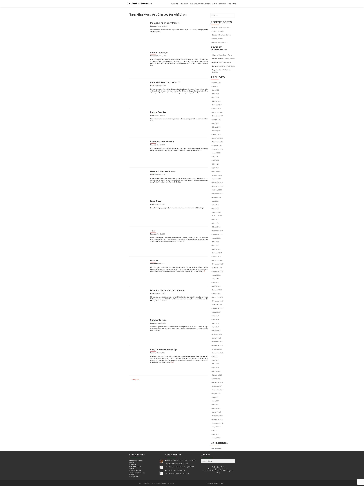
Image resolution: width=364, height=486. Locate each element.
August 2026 (216, 82)
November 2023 (217, 186)
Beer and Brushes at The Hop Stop (167, 290)
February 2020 (217, 290)
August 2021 (216, 238)
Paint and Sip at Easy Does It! (165, 82)
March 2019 (216, 330)
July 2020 (215, 279)
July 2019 (215, 316)
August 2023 (216, 197)
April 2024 (215, 168)
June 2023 (215, 205)
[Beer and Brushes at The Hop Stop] (138, 298)
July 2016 (215, 430)
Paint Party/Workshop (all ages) (200, 3)
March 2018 (216, 371)
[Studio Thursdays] (138, 61)
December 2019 (217, 297)
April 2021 (215, 245)
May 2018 (215, 364)
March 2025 (216, 127)
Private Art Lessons (225, 62)
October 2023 (217, 190)
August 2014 (216, 438)
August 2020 (216, 275)
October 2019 (217, 304)
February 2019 (217, 334)
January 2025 (216, 134)
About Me (222, 3)
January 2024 (216, 179)
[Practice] (138, 269)
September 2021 (217, 234)
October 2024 (217, 145)
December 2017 (217, 382)
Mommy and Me (229, 59)
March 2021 (216, 249)
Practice (154, 260)
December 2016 (217, 416)
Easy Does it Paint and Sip (163, 349)
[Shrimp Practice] (138, 120)
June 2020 (215, 282)
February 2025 (217, 131)
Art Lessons (184, 3)
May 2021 (215, 242)
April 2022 (215, 223)
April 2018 (215, 367)
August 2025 (216, 119)
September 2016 (217, 423)
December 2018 (217, 342)
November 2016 (217, 419)
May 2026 (215, 94)
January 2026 (216, 108)
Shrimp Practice (158, 112)
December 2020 (217, 260)
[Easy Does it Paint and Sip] (138, 358)
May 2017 (215, 404)
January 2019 (216, 338)
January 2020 (216, 293)
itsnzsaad (219, 483)
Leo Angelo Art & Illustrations (140, 3)
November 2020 (217, 264)
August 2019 (216, 312)
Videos (214, 3)
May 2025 (215, 123)
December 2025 (217, 112)
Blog (229, 3)
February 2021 (217, 253)
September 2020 (217, 271)
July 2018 (215, 356)
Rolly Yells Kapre (229, 66)
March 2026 (216, 101)
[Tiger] (138, 239)
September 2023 (217, 193)
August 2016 (216, 427)
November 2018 (217, 345)
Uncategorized (217, 448)
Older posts (134, 379)
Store (234, 3)
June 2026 (215, 90)
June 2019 (215, 319)
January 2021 (216, 256)
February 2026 (217, 105)
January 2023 (216, 212)
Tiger (152, 231)
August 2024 (216, 153)
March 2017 (216, 408)
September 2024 (217, 149)
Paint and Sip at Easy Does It (164, 23)
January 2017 (216, 412)
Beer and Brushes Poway (162, 171)
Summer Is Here (158, 320)
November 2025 (217, 116)
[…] (204, 271)
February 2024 (217, 175)
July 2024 (215, 156)
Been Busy (155, 201)
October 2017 (217, 386)
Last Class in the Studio (162, 142)
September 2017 (217, 390)
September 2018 (217, 353)
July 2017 (215, 397)
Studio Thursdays (159, 52)
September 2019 (217, 308)
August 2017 (216, 393)
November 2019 (217, 301)
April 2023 (215, 208)
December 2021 (217, 230)
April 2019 (215, 327)
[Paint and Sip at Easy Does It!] (138, 90)
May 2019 (215, 323)
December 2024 (217, 138)
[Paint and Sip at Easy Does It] (138, 31)
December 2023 (217, 182)
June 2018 (215, 360)
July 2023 (215, 201)
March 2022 (216, 227)
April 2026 (215, 97)
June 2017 (215, 401)
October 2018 (217, 349)
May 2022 (215, 219)
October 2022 (217, 216)
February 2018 (217, 375)
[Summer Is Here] (138, 328)
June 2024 (215, 160)
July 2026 (215, 86)
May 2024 (215, 164)
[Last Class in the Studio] (138, 150)
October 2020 (217, 267)
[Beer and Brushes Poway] (138, 180)
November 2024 (217, 142)
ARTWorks (174, 3)
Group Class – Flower (225, 55)
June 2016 (215, 434)
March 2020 (216, 286)
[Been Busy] (138, 209)
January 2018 (216, 379)
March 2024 (216, 171)
